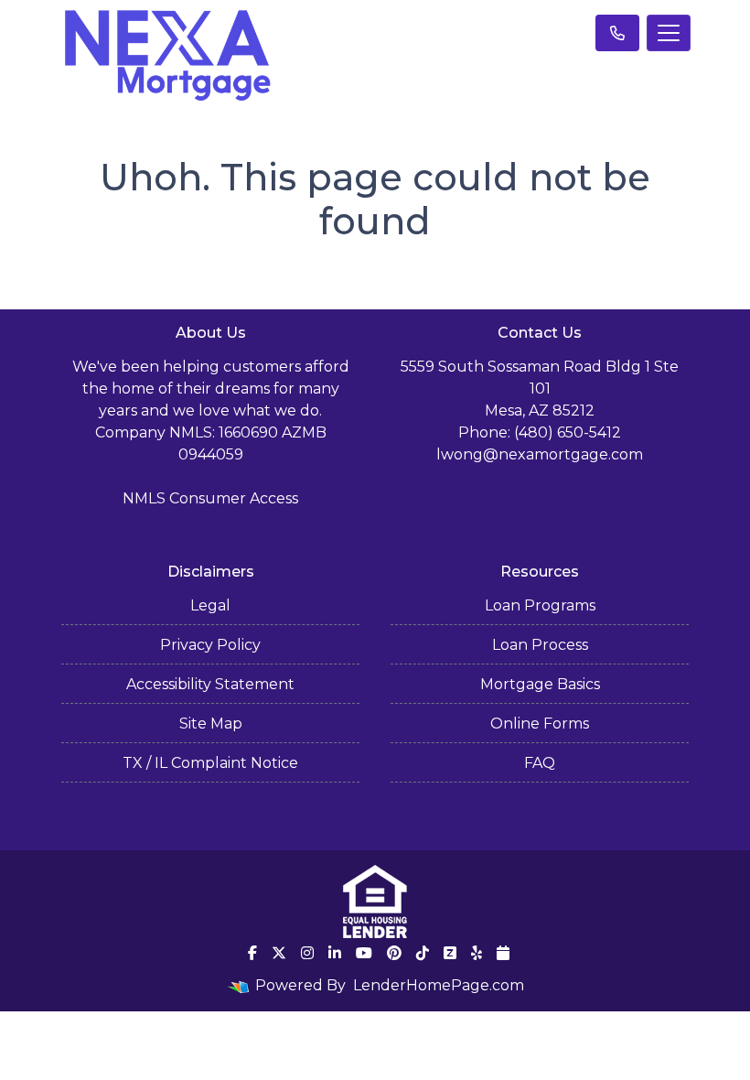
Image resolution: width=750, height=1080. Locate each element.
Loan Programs (540, 605)
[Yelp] (476, 952)
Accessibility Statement (210, 684)
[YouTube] (364, 952)
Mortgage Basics (540, 684)
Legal (210, 605)
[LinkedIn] (334, 952)
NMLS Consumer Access (210, 498)
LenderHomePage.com (438, 985)
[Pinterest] (394, 952)
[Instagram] (307, 952)
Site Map (210, 723)
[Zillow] (450, 952)
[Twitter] (279, 952)
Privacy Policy (210, 644)
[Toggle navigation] (669, 33)
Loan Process (540, 644)
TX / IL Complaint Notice (210, 763)
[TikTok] (422, 952)
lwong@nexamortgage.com (539, 454)
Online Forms (539, 723)
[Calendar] (503, 952)
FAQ (539, 763)
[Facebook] (252, 952)
